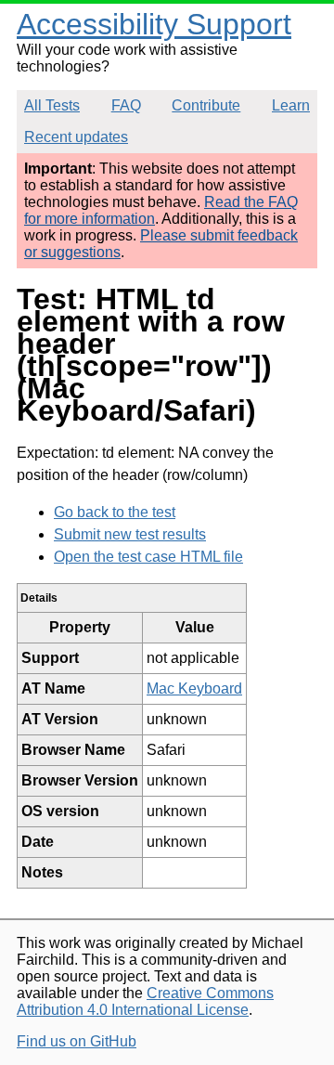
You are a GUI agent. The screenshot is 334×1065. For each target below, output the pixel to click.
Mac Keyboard (194, 688)
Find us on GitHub (76, 1041)
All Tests (52, 105)
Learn (291, 105)
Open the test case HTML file (148, 557)
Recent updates (76, 137)
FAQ (126, 105)
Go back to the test (114, 512)
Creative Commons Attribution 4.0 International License (145, 1001)
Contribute (206, 105)
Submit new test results (130, 534)
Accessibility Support (154, 24)
